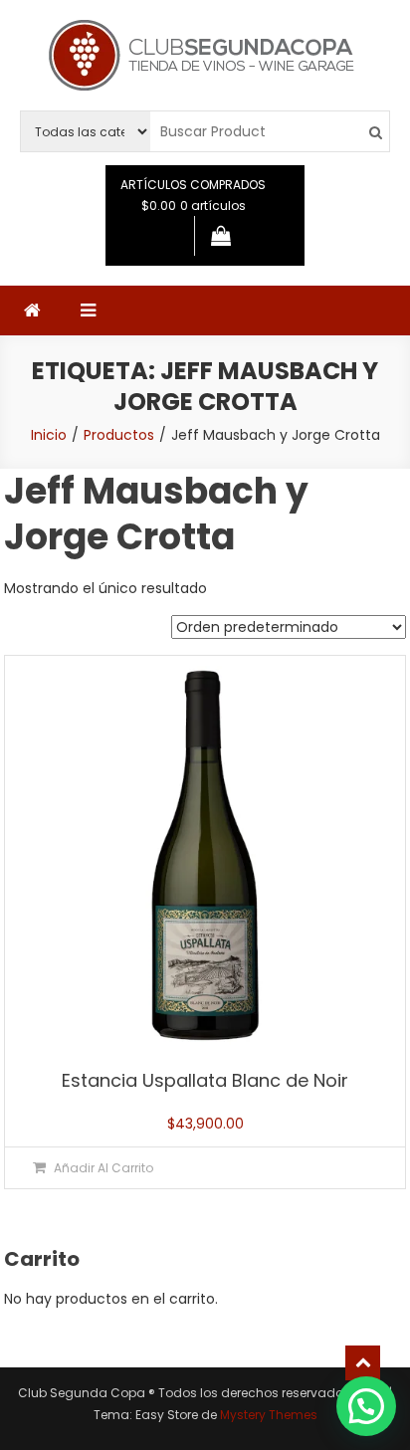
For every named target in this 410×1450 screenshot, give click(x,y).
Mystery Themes (268, 1414)
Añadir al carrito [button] (103, 1167)
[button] (366, 1406)
